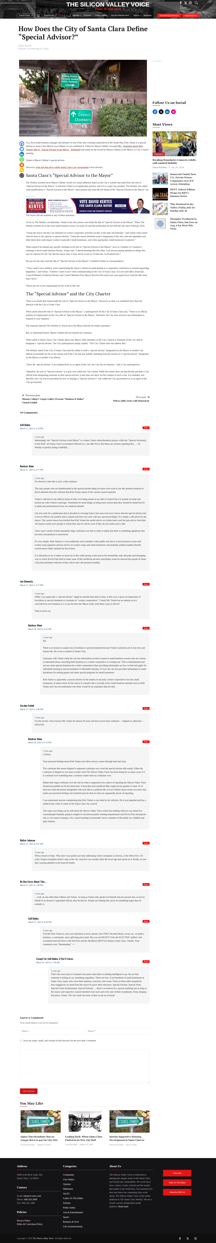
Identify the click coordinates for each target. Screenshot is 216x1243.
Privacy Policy (23, 1220)
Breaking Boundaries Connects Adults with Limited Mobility (174, 161)
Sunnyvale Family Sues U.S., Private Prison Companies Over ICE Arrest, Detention (183, 179)
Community (49, 15)
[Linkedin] (21, 154)
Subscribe (177, 1173)
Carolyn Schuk (71, 1144)
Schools (87, 15)
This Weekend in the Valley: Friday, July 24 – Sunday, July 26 (183, 207)
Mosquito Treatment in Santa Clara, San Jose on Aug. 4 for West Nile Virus (183, 223)
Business (147, 15)
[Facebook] (21, 143)
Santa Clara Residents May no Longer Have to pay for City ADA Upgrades (39, 1140)
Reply (146, 428)
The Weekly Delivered (169, 16)
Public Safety (101, 15)
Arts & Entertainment (120, 15)
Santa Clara (24, 16)
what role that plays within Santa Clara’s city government (62, 167)
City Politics (63, 15)
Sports (136, 15)
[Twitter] (21, 149)
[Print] (21, 165)
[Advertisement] (175, 81)
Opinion (76, 15)
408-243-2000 (30, 1199)
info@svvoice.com (32, 1196)
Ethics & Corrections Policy (30, 1224)
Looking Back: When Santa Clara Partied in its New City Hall (83, 1138)
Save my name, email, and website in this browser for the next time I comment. (59, 1040)
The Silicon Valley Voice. (43, 1238)
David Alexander (28, 1144)
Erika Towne (24, 45)
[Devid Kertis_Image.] (88, 205)
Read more (123, 1206)
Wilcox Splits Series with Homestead (131, 401)
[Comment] (21, 175)
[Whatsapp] (21, 159)
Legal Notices (191, 16)
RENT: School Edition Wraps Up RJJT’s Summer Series (182, 193)
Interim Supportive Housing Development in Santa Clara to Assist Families (126, 1140)
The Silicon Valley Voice (107, 4)
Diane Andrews (160, 167)
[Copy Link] (21, 170)
